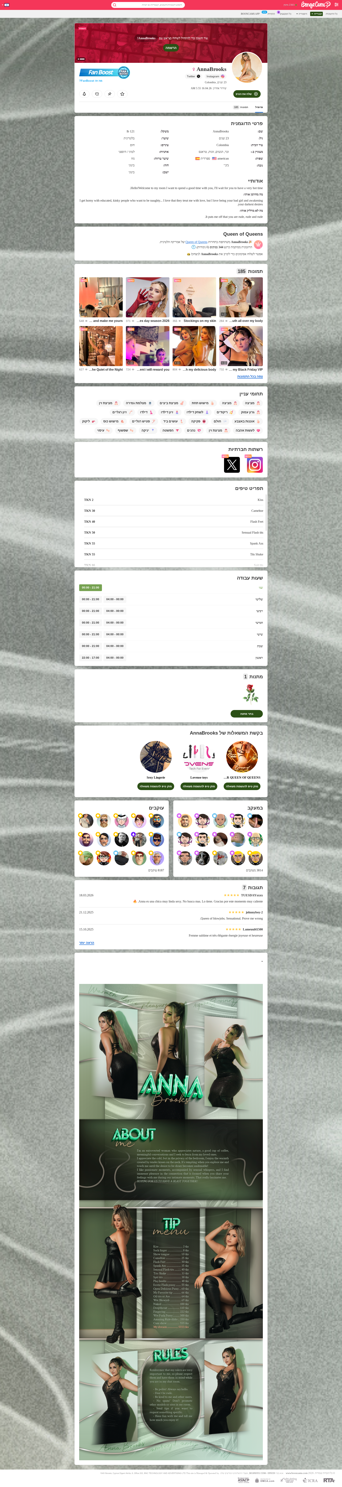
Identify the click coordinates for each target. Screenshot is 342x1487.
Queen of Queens (196, 242)
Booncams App (250, 13)
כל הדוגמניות (331, 13)
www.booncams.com (297, 1473)
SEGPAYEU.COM (257, 1473)
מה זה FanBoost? (90, 80)
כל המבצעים (285, 13)
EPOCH (271, 1473)
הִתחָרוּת (271, 13)
